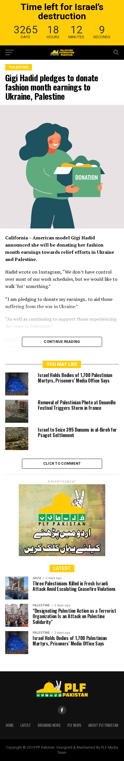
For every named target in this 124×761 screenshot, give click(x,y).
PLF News (74, 725)
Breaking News (49, 725)
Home (10, 725)
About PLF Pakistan (103, 725)
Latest (25, 725)
